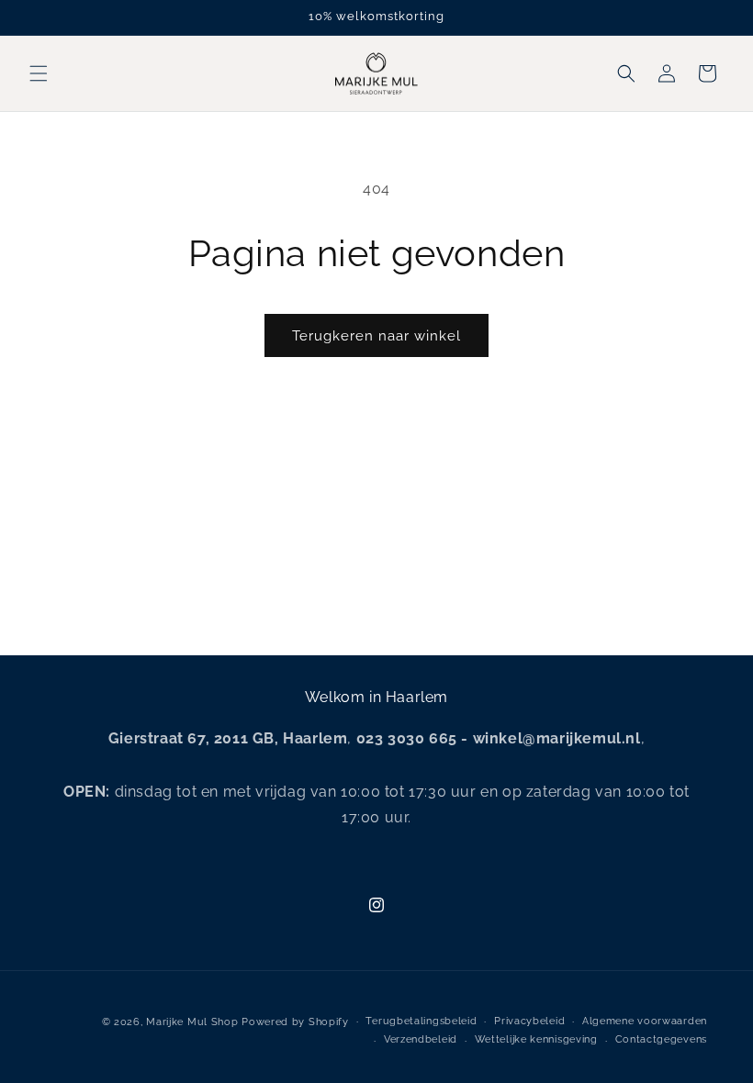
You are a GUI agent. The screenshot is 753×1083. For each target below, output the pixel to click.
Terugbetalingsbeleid (421, 1021)
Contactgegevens (661, 1039)
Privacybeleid (529, 1021)
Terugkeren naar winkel (376, 336)
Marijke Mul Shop (192, 1022)
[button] (38, 73)
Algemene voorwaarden (644, 1021)
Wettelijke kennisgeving (536, 1039)
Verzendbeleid (420, 1039)
